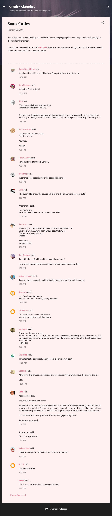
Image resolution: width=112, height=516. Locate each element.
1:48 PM (22, 121)
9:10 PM (22, 268)
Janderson (23, 224)
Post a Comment (18, 495)
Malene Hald (24, 448)
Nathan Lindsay (25, 276)
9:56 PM (22, 284)
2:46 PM (22, 440)
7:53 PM (22, 321)
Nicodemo (23, 310)
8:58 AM (22, 198)
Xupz (21, 101)
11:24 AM (23, 216)
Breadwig (23, 174)
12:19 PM (23, 93)
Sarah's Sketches (22, 6)
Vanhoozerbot (25, 129)
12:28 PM (23, 384)
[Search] (108, 7)
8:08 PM (22, 347)
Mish (21, 190)
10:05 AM (23, 302)
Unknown (23, 292)
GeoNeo (22, 371)
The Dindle (42, 47)
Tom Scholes (24, 158)
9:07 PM (22, 472)
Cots (21, 392)
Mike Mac (23, 355)
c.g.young (23, 329)
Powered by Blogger (57, 509)
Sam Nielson (24, 85)
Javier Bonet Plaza (27, 69)
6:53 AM (22, 488)
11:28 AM (23, 363)
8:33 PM (22, 182)
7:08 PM (22, 166)
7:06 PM (22, 150)
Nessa (21, 480)
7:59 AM (22, 424)
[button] (102, 23)
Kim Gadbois (24, 255)
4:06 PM (22, 247)
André (21, 464)
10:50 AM (23, 77)
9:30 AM (22, 456)
